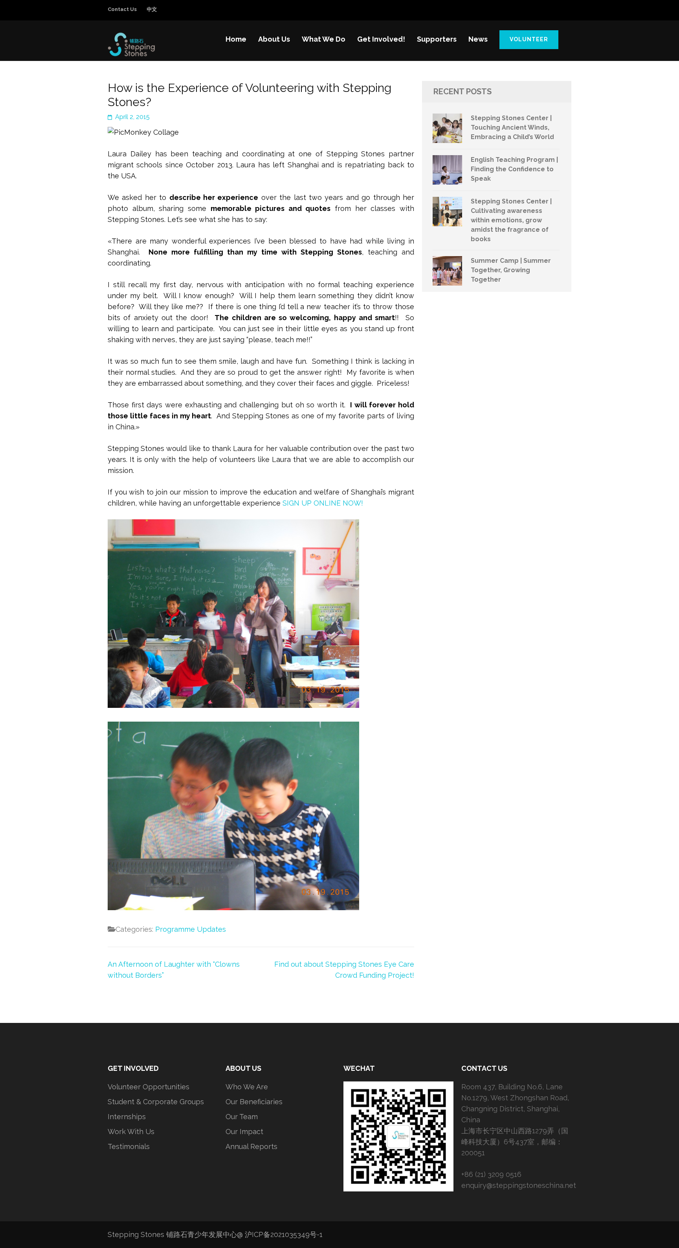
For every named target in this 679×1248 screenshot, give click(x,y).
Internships (127, 1116)
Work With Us (131, 1131)
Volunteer (529, 39)
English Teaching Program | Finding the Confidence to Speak (514, 169)
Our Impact (244, 1131)
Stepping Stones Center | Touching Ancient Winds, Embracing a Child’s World (512, 127)
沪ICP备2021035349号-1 (284, 1234)
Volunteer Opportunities (148, 1087)
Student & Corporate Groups (156, 1102)
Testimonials (129, 1146)
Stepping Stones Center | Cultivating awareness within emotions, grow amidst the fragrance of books (511, 220)
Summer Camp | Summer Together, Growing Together (511, 270)
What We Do (323, 39)
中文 (152, 9)
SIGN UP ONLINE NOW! (323, 503)
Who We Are (247, 1087)
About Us (274, 39)
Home (236, 39)
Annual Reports (251, 1146)
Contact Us (122, 9)
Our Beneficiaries (254, 1102)
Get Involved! (381, 39)
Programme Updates (190, 929)
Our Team (242, 1116)
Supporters (437, 39)
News (478, 39)
